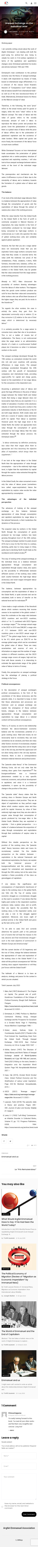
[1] (13, 301)
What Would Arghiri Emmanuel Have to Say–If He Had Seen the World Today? (18, 1222)
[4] (26, 600)
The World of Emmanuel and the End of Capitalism (18, 1333)
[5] (16, 623)
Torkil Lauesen (13, 31)
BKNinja (20, 1540)
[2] (15, 436)
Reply (12, 1430)
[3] (25, 552)
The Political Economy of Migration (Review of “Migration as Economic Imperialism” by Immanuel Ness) (19, 1278)
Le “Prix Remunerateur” (25, 1169)
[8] (20, 922)
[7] (32, 770)
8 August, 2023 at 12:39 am (17, 1415)
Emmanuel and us (10, 1156)
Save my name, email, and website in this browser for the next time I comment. (19, 1505)
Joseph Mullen (9, 1296)
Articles (18, 19)
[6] (7, 635)
